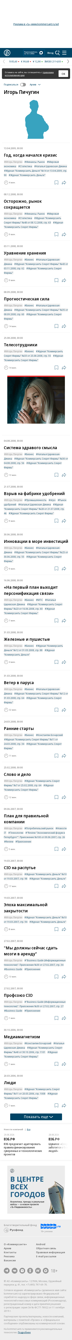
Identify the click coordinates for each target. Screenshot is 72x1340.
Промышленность (36, 500)
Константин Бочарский (50, 735)
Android (40, 1244)
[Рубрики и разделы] (64, 53)
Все (28, 1129)
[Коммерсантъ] (7, 53)
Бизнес (30, 259)
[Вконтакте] (14, 1271)
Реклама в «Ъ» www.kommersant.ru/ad (36, 24)
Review (9, 841)
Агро (52, 500)
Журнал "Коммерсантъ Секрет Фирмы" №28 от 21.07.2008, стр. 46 (34, 509)
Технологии (16, 832)
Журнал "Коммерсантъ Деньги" (27, 175)
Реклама (9, 1256)
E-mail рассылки (46, 1256)
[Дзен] (22, 1271)
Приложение (24, 841)
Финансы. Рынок (35, 162)
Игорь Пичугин (14, 162)
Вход (50, 53)
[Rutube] (38, 1271)
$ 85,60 (13, 61)
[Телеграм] (7, 1271)
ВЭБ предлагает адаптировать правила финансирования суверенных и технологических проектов (23, 1149)
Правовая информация (50, 1252)
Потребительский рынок (39, 828)
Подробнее (24, 1332)
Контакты (10, 1252)
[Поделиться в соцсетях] (64, 182)
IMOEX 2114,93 (53, 61)
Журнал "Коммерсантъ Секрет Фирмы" (32, 513)
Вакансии (10, 1260)
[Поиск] (57, 53)
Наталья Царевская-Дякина (51, 166)
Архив (7, 1248)
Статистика (26, 166)
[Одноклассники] (30, 1271)
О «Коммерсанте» (15, 1244)
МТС (40, 600)
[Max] (46, 1271)
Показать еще (36, 1116)
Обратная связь (46, 1248)
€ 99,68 (25, 61)
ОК (63, 74)
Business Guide (14, 969)
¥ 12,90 (37, 61)
